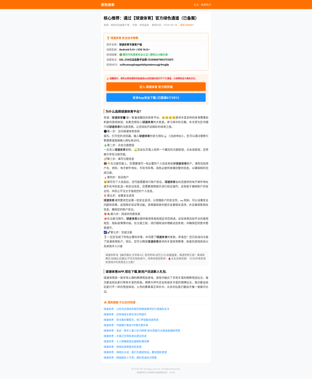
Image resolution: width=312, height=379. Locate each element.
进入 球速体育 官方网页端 (156, 87)
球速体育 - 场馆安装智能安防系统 (123, 346)
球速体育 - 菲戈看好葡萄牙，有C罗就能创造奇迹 (131, 319)
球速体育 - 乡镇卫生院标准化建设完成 (125, 335)
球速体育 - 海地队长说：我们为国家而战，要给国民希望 (135, 352)
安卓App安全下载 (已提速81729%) (156, 97)
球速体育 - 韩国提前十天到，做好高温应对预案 (130, 357)
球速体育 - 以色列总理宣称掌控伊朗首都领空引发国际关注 (136, 308)
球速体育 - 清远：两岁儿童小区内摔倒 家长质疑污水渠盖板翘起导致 (142, 330)
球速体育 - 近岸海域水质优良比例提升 (125, 314)
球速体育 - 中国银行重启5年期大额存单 (126, 325)
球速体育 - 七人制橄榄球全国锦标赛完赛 (126, 341)
